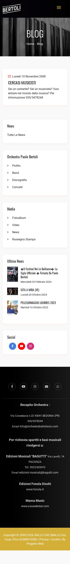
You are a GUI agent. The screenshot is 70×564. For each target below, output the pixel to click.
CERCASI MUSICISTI (22, 82)
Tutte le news (16, 135)
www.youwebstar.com (35, 506)
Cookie (55, 539)
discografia (19, 180)
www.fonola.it (35, 489)
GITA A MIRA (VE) (30, 290)
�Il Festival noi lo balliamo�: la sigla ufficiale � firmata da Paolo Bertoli (39, 273)
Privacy (44, 539)
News (15, 232)
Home (30, 44)
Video (15, 225)
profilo (16, 165)
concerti (17, 187)
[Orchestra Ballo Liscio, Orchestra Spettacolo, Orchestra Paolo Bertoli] (12, 7)
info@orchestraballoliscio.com (39, 426)
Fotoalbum (19, 218)
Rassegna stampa (24, 239)
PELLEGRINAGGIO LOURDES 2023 (38, 303)
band (15, 173)
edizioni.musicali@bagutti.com (38, 472)
